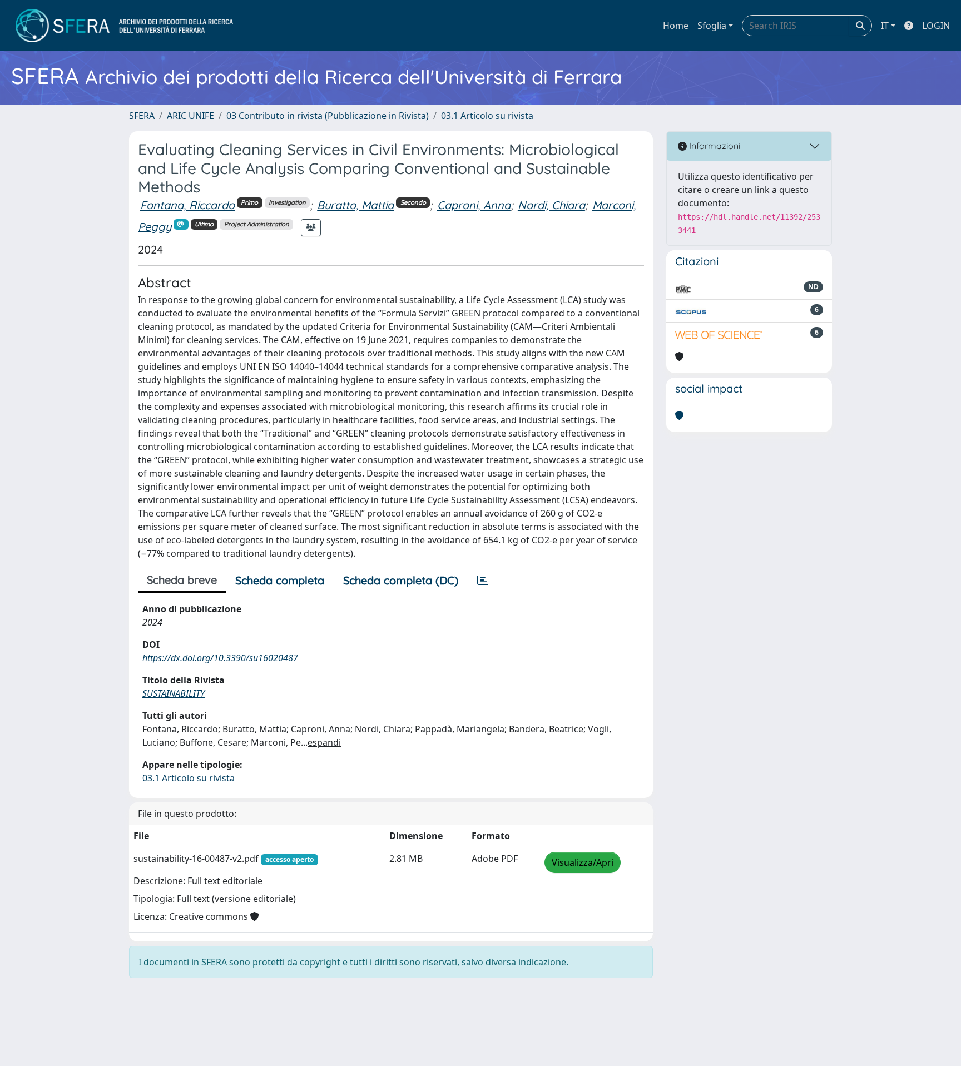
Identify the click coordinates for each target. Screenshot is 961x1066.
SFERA (142, 116)
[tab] (483, 580)
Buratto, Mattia (355, 205)
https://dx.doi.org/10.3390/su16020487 (220, 658)
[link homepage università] (124, 25)
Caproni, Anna (474, 205)
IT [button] (885, 25)
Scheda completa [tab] (279, 580)
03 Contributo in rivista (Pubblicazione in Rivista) (327, 116)
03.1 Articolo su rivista (487, 116)
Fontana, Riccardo (187, 205)
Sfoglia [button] (711, 25)
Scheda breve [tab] (182, 580)
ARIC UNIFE (190, 116)
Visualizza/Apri (582, 862)
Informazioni (713, 145)
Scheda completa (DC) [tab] (400, 580)
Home (675, 25)
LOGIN (936, 25)
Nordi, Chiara (551, 205)
